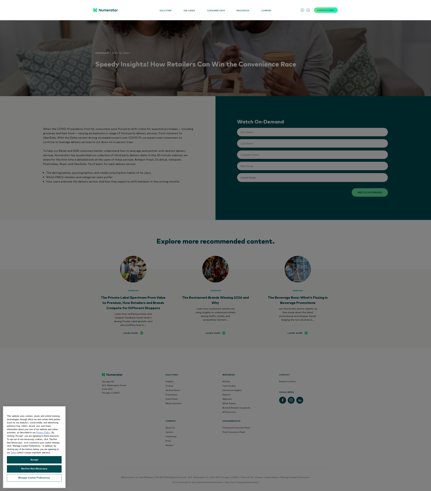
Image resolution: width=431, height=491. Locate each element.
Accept (34, 459)
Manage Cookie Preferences (34, 477)
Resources (243, 10)
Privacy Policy (43, 432)
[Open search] (308, 10)
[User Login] (302, 10)
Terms (14, 452)
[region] (34, 447)
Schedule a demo (326, 10)
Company (266, 10)
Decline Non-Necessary (34, 468)
